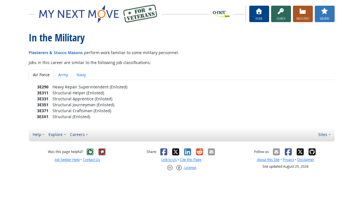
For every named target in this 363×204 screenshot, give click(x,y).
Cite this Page (190, 159)
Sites (322, 134)
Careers (77, 134)
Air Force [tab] (41, 74)
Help (37, 134)
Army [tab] (63, 74)
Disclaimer (305, 159)
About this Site (268, 159)
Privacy (288, 159)
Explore (55, 134)
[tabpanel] (182, 102)
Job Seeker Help (67, 159)
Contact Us (91, 159)
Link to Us (169, 159)
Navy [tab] (81, 74)
